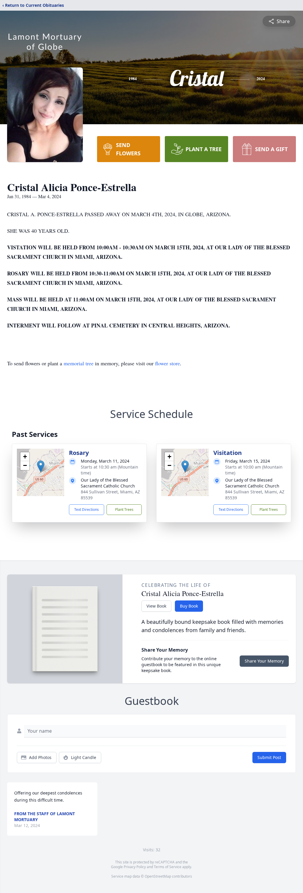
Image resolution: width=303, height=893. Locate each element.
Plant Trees (124, 509)
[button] (40, 466)
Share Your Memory (264, 661)
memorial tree (79, 363)
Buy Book (189, 606)
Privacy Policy (135, 866)
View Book (156, 606)
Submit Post (269, 757)
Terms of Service (167, 866)
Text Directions (86, 509)
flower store (167, 363)
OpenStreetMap (158, 876)
